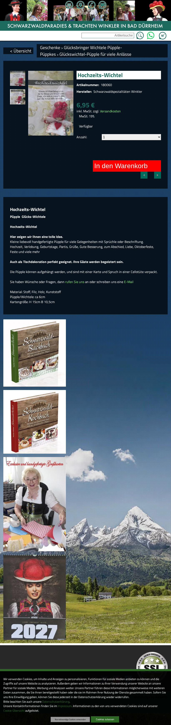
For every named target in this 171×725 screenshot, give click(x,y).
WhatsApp (150, 34)
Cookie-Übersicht (14, 710)
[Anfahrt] (80, 5)
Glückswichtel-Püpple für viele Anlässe (95, 54)
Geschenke (50, 47)
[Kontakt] (102, 5)
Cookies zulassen (105, 719)
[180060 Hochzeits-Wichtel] (17, 78)
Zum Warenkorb (163, 33)
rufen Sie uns (74, 281)
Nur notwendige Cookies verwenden (70, 719)
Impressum (65, 706)
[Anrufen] (91, 5)
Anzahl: (82, 137)
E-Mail (128, 281)
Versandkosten (110, 111)
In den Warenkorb (121, 166)
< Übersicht (20, 50)
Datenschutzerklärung (55, 701)
